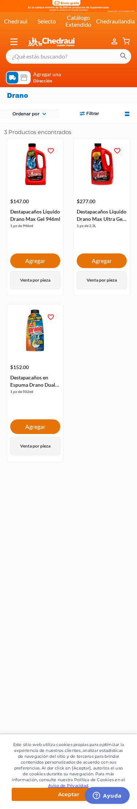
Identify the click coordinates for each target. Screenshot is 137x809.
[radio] (127, 113)
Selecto (47, 21)
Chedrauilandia (115, 21)
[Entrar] (115, 41)
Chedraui (15, 21)
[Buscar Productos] (123, 56)
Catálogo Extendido (78, 20)
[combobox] (68, 56)
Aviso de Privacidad (68, 785)
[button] (14, 42)
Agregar (35, 260)
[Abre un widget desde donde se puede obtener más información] (107, 796)
